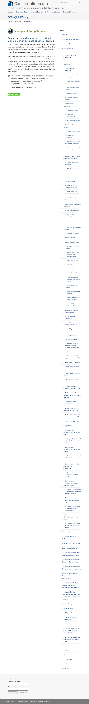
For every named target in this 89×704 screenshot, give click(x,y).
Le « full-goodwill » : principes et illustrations (71, 330)
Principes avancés (69, 237)
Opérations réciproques (73, 210)
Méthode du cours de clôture (71, 169)
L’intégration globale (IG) (73, 110)
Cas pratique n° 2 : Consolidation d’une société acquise (71, 449)
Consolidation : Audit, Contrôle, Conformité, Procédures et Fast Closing (70, 585)
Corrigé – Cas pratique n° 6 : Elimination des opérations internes (72, 525)
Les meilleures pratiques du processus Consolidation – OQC (71, 639)
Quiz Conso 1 (69, 659)
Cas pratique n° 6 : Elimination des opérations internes (71, 517)
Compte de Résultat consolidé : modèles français (71, 387)
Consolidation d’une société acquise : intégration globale (73, 254)
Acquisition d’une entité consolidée (72, 247)
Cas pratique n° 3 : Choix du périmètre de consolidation (71, 466)
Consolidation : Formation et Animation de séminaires (71, 554)
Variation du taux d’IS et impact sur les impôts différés (73, 357)
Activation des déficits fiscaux (71, 199)
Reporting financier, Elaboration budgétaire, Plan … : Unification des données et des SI (71, 595)
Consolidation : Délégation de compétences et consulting (71, 568)
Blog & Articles (67, 668)
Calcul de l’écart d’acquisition (70, 317)
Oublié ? (21, 693)
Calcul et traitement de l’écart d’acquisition (70, 311)
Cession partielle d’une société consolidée (73, 298)
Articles (67, 650)
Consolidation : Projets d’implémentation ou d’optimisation (70, 576)
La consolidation (67, 44)
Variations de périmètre (72, 242)
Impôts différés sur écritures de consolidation (72, 192)
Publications (67, 646)
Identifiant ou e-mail (14, 681)
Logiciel (64, 664)
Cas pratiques (67, 426)
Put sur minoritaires (72, 351)
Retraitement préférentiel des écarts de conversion (72, 142)
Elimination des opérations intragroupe (72, 205)
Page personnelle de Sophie (69, 538)
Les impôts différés (70, 181)
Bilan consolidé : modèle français (71, 374)
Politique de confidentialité (71, 39)
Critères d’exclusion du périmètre (72, 98)
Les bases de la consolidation (67, 50)
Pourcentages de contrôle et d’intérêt (72, 82)
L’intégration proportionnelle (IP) (70, 115)
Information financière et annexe (71, 368)
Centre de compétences (70, 548)
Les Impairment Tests (72, 335)
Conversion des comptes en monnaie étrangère (71, 157)
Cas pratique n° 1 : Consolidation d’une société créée (71, 432)
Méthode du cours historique (70, 176)
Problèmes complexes (71, 339)
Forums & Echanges (69, 532)
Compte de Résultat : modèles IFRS (70, 403)
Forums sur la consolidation (72, 543)
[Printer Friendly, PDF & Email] (14, 94)
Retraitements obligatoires (73, 131)
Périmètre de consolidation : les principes (73, 76)
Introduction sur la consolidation (69, 56)
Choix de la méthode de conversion (72, 163)
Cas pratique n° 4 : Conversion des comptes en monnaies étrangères (71, 483)
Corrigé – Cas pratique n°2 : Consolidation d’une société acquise (73, 457)
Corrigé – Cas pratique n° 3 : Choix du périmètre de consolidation (72, 474)
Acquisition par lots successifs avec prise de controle (73, 279)
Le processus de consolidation (69, 63)
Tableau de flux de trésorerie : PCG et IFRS (70, 409)
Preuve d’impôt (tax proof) (72, 421)
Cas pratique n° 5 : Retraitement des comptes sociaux (71, 500)
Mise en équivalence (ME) (73, 120)
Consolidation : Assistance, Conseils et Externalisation (71, 561)
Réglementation (68, 608)
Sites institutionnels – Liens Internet (70, 618)
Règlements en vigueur (72, 613)
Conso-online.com (28, 4)
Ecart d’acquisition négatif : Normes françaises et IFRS (73, 323)
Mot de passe (12, 687)
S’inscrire (28, 693)
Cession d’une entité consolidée (71, 286)
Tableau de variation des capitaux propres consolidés (71, 416)
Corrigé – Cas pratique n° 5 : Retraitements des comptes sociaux (72, 508)
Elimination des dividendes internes (73, 222)
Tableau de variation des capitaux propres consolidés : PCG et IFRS (72, 395)
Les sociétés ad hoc (72, 93)
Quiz (64, 655)
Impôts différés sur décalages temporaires (71, 186)
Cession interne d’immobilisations (70, 215)
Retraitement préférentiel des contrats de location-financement (72, 149)
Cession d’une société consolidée (73, 292)
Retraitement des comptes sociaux (72, 126)
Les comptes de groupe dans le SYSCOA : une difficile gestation (71, 631)
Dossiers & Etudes (69, 624)
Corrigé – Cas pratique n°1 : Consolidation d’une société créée (73, 440)
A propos (65, 34)
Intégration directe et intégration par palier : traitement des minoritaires (72, 345)
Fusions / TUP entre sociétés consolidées (71, 304)
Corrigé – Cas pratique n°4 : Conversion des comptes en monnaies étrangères (73, 491)
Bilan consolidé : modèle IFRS (71, 381)
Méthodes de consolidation (68, 105)
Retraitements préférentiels (69, 136)
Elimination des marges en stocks (73, 228)
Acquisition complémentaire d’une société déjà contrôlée (72, 271)
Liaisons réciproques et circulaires (72, 88)
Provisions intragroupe (73, 233)
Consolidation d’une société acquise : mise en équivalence (73, 262)
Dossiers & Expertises (69, 604)
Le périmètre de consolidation (68, 69)
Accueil (10, 21)
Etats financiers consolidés (72, 362)
